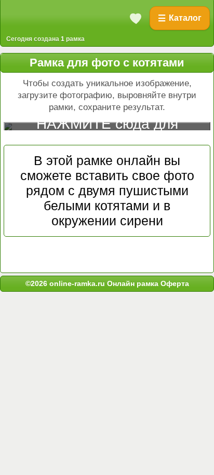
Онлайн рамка (132, 283)
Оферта (173, 283)
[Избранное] (136, 18)
